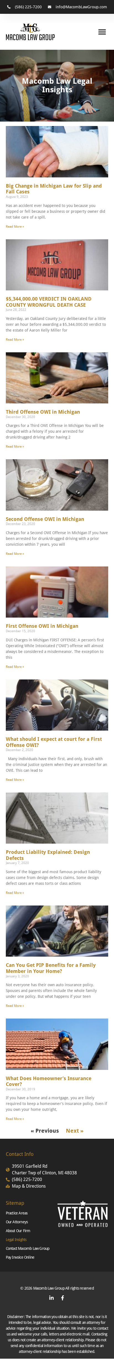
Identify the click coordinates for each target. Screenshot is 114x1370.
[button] (102, 32)
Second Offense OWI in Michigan (45, 519)
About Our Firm (18, 1231)
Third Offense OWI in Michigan (43, 412)
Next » (75, 1130)
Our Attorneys (17, 1222)
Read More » (15, 227)
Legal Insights (16, 1239)
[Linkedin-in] (51, 1297)
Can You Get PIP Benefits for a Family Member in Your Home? (51, 968)
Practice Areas (17, 1213)
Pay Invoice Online (20, 1257)
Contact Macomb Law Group (28, 1248)
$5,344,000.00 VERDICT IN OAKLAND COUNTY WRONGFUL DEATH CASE (49, 302)
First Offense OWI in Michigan (42, 626)
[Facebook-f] (62, 1297)
